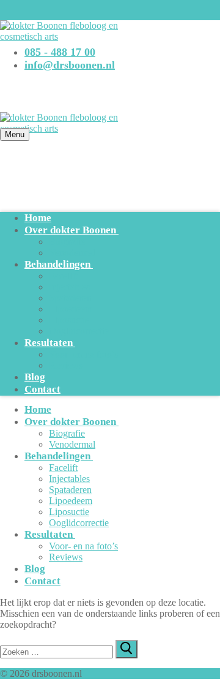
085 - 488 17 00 (59, 52)
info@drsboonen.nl (69, 65)
